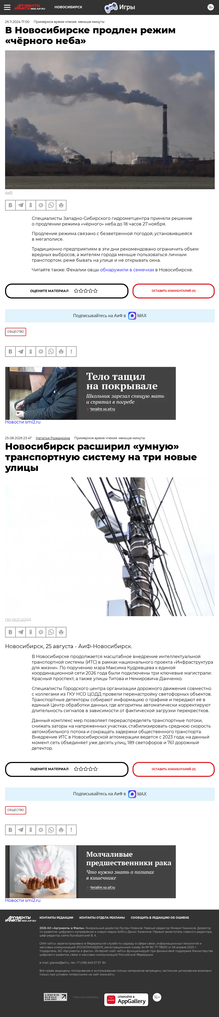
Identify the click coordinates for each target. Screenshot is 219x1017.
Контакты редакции (56, 917)
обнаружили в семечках (127, 269)
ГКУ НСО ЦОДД (18, 620)
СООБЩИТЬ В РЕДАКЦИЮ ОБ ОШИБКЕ (160, 917)
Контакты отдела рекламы (102, 917)
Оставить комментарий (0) (174, 291)
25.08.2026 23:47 (18, 438)
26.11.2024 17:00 (17, 22)
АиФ (9, 193)
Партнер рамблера (85, 997)
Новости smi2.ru (23, 422)
